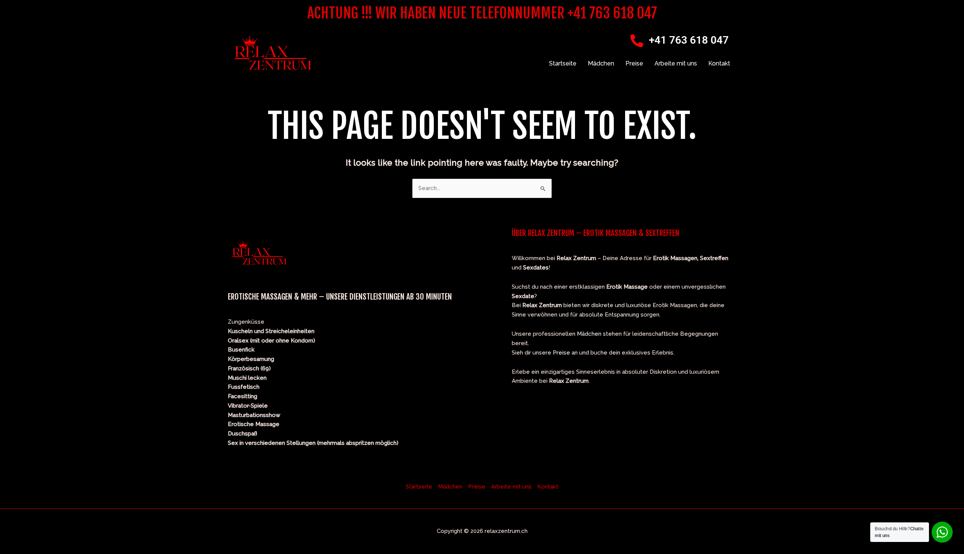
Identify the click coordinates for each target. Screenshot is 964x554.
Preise (634, 63)
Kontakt (719, 63)
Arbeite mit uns (675, 63)
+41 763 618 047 (689, 40)
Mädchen (601, 63)
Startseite (563, 63)
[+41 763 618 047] (636, 40)
